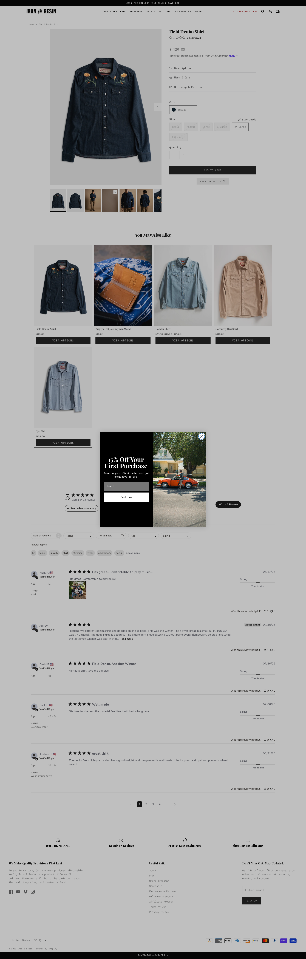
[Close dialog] (202, 436)
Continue (126, 497)
